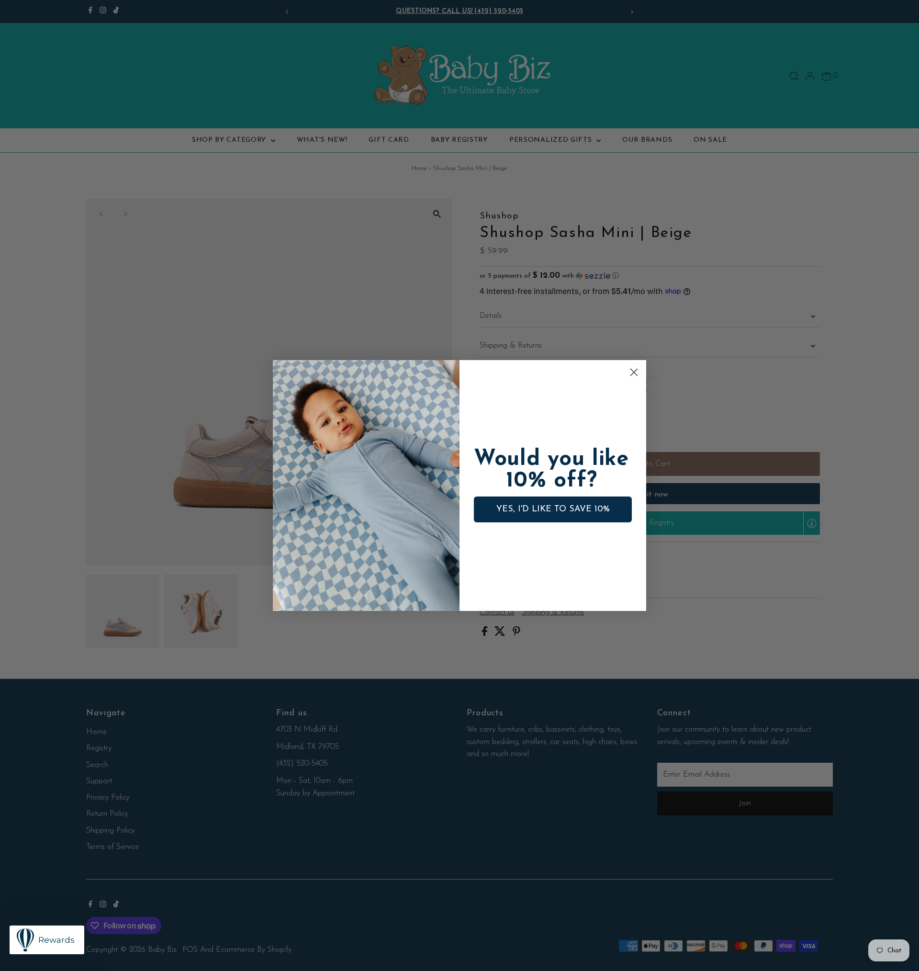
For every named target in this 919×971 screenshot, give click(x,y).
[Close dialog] (634, 372)
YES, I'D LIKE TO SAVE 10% (553, 509)
